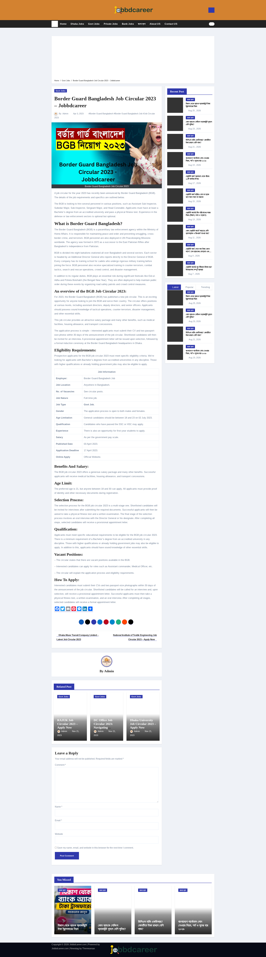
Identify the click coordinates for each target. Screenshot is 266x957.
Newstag (74, 948)
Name (58, 807)
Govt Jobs (94, 24)
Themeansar (88, 948)
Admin (65, 113)
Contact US (171, 24)
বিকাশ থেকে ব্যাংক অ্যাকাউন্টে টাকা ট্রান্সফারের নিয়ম (72, 927)
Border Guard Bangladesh (101, 113)
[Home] (55, 24)
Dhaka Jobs (77, 24)
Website (59, 834)
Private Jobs (111, 24)
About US (155, 24)
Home (63, 24)
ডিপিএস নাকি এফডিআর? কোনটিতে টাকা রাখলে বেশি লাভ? (151, 925)
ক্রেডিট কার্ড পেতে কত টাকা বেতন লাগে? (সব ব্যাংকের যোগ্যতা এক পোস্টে (198, 251)
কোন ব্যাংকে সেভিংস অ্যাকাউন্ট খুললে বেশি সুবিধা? (112, 927)
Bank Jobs (128, 24)
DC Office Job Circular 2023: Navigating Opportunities (103, 725)
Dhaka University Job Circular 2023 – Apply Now (143, 723)
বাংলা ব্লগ (141, 24)
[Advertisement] (133, 58)
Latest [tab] (175, 287)
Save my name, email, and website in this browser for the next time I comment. (95, 848)
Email (58, 820)
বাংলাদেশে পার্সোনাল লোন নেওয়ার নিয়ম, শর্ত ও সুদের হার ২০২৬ (193, 925)
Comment (60, 765)
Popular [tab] (189, 287)
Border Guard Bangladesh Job (128, 113)
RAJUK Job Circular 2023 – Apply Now (67, 723)
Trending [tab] (205, 287)
